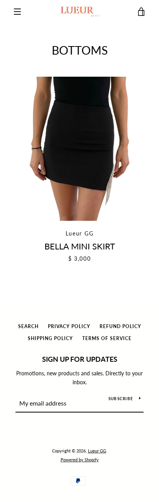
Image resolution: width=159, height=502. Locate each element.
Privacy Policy (69, 326)
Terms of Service (107, 338)
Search (28, 326)
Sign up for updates (79, 359)
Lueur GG (97, 450)
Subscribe (120, 398)
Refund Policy (120, 326)
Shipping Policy (50, 338)
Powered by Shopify (80, 459)
